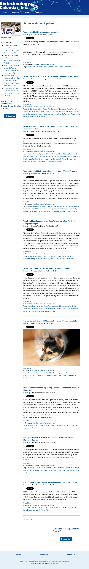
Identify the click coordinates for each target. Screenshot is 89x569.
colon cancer (41, 116)
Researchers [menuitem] (15, 12)
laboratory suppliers (54, 114)
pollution (59, 161)
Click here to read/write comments (43, 64)
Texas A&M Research (58, 109)
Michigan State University (36, 373)
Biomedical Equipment (35, 306)
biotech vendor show (42, 111)
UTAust (67, 468)
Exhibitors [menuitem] (27, 12)
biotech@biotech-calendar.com (60, 561)
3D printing (33, 311)
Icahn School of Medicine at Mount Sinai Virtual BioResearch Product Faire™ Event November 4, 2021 (12, 81)
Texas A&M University (35, 67)
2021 (74, 67)
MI (34, 375)
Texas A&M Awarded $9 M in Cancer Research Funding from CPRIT (50, 76)
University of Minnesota (69, 373)
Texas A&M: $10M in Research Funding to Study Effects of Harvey (50, 171)
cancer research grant (39, 114)
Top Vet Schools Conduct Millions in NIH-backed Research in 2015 (50, 321)
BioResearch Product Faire (71, 114)
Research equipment (66, 111)
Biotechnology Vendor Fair (41, 109)
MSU (55, 375)
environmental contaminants (37, 206)
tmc (36, 156)
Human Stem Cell (47, 154)
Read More (27, 62)
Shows (18, 555)
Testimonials (44, 555)
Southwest (31, 425)
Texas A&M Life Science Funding (42, 209)
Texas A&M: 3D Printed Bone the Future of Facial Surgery (46, 268)
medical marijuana (29, 116)
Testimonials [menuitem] (39, 12)
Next (31, 519)
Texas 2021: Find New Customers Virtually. (40, 32)
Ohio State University (53, 373)
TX (36, 375)
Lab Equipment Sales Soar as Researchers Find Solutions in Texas (50, 482)
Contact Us (70, 555)
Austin (77, 468)
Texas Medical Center (50, 67)
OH (43, 375)
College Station (45, 425)
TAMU (30, 109)
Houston (69, 470)
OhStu (60, 375)
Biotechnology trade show (46, 311)
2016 (64, 375)
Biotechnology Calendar (51, 563)
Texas (61, 67)
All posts (26, 519)
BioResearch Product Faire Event (67, 425)
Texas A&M (68, 67)
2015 (37, 425)
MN (39, 375)
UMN (25, 375)
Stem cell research (34, 154)
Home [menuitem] (5, 12)
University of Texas (34, 468)
